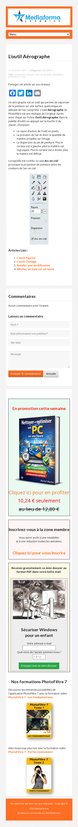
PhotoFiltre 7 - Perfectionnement (30, 752)
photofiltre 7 (14, 76)
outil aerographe (43, 74)
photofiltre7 (48, 70)
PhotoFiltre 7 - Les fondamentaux (30, 697)
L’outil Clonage (26, 261)
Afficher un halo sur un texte (35, 269)
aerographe (20, 74)
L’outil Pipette (26, 258)
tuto (24, 76)
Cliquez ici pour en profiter (39, 492)
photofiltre (58, 74)
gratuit (30, 74)
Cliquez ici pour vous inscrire (39, 552)
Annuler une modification (33, 265)
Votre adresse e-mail (39, 643)
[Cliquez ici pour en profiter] (39, 485)
